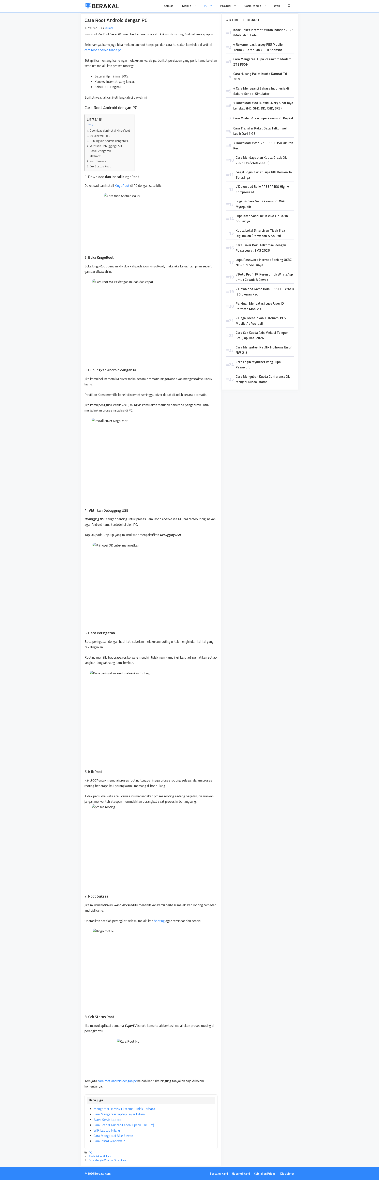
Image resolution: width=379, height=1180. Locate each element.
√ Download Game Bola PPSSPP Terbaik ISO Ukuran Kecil (265, 291)
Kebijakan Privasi (265, 1173)
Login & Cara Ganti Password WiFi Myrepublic (260, 204)
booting (159, 920)
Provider (226, 6)
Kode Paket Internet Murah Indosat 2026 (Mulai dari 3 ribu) (263, 32)
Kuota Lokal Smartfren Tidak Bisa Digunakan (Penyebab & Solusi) (260, 233)
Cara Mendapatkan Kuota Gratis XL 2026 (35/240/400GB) (261, 160)
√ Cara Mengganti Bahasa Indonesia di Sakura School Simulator (261, 91)
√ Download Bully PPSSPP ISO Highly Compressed (262, 189)
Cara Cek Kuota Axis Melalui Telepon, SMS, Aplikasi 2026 (262, 335)
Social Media (252, 6)
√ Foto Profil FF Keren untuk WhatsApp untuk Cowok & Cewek (264, 277)
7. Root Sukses (96, 161)
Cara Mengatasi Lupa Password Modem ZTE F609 (262, 62)
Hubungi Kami (241, 1173)
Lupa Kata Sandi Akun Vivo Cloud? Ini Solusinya (262, 218)
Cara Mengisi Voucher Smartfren (107, 1160)
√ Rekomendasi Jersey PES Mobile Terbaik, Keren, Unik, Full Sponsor (258, 47)
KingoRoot (122, 185)
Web (277, 6)
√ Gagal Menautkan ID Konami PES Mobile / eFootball (261, 320)
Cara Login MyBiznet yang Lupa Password (258, 364)
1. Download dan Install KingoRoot (108, 130)
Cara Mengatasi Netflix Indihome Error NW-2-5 (264, 350)
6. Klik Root (94, 156)
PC (205, 6)
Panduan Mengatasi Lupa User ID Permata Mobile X (260, 306)
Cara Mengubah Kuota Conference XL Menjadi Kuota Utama (263, 379)
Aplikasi (169, 6)
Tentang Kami (219, 1173)
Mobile (186, 6)
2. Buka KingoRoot (98, 135)
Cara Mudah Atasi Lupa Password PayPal (263, 118)
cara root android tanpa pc (102, 50)
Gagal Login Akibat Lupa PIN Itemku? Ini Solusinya (264, 175)
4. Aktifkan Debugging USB (104, 146)
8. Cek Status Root (99, 166)
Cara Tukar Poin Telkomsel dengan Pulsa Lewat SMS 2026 (261, 248)
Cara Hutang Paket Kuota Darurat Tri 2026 (260, 76)
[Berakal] (101, 6)
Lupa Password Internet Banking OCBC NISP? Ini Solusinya (264, 262)
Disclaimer (287, 1173)
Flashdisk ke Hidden (100, 1156)
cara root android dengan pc (117, 1081)
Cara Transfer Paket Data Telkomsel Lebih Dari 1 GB (260, 131)
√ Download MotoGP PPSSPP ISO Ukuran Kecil (263, 145)
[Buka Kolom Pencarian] (289, 6)
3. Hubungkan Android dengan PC (108, 141)
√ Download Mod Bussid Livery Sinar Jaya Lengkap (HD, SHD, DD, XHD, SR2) (263, 105)
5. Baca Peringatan (99, 151)
